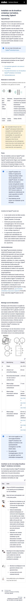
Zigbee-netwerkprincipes (12, 50)
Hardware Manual (13, 2)
